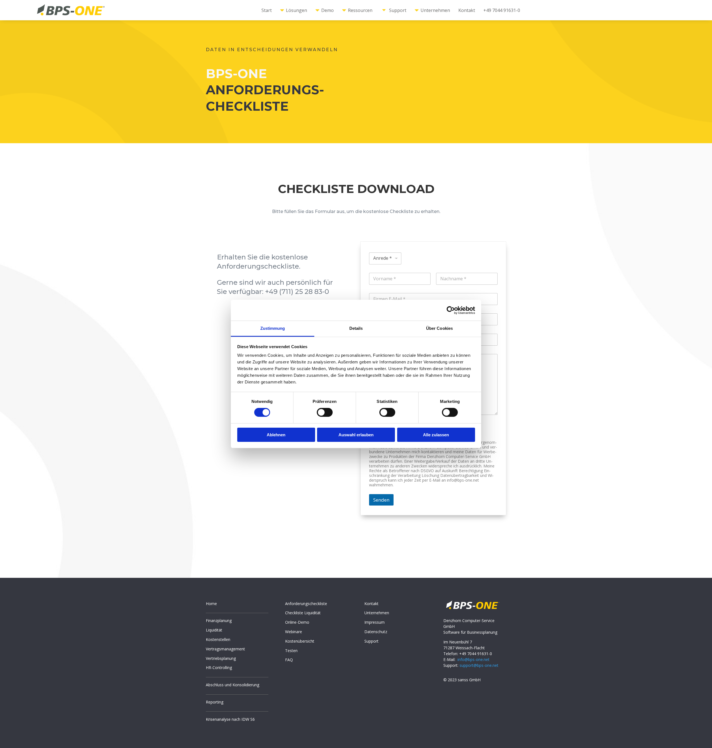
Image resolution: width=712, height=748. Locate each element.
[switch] (325, 412)
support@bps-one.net (478, 665)
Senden (381, 500)
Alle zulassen (436, 434)
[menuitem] (266, 10)
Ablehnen (276, 434)
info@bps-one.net (474, 659)
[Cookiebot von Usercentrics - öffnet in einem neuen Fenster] (450, 310)
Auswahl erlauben (356, 434)
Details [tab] (356, 328)
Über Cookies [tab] (439, 328)
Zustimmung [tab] (272, 328)
